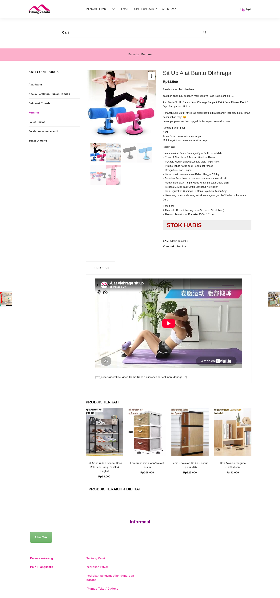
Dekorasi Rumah (39, 103)
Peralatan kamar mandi (43, 131)
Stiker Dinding (38, 140)
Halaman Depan (95, 9)
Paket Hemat (119, 9)
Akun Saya (169, 9)
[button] (245, 9)
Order (106, 461)
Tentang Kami (95, 558)
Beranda (133, 54)
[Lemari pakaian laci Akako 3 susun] (147, 431)
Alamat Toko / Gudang (102, 588)
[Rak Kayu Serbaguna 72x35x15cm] (232, 431)
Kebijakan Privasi (97, 567)
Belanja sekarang (41, 558)
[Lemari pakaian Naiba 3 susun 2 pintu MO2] (190, 431)
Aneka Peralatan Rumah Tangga (49, 93)
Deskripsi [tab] (101, 268)
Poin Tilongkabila (145, 9)
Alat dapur (35, 84)
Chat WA (41, 537)
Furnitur (146, 54)
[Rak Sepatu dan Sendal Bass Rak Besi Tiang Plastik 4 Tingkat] (104, 431)
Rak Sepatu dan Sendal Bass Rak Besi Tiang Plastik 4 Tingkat (104, 466)
